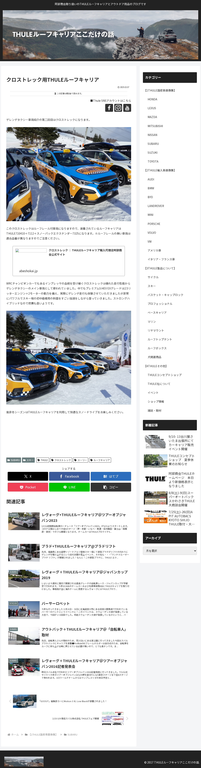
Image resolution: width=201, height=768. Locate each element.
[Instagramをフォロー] (118, 108)
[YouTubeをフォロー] (127, 108)
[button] (111, 487)
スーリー (82, 460)
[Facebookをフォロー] (109, 108)
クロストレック (62, 460)
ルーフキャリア (102, 460)
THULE (44, 460)
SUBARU (15, 460)
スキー (30, 460)
